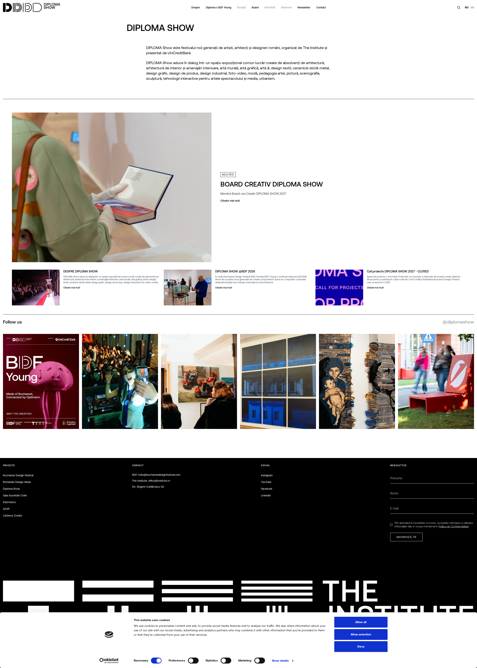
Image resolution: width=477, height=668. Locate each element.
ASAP (6, 508)
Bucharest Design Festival (18, 475)
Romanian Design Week (17, 482)
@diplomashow (458, 321)
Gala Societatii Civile (15, 495)
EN (472, 7)
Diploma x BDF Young (218, 7)
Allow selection (361, 634)
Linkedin (266, 495)
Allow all (361, 622)
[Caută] (458, 7)
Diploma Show (11, 488)
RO (467, 7)
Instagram (267, 475)
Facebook (266, 488)
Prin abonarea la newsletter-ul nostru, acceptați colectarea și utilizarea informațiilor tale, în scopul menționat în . (434, 524)
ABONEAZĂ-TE (406, 537)
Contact (321, 7)
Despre (195, 7)
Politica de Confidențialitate (454, 526)
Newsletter (304, 7)
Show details (280, 660)
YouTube (266, 482)
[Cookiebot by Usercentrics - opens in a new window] (109, 661)
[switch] (193, 661)
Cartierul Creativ (12, 515)
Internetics (9, 502)
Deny (360, 646)
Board (255, 7)
